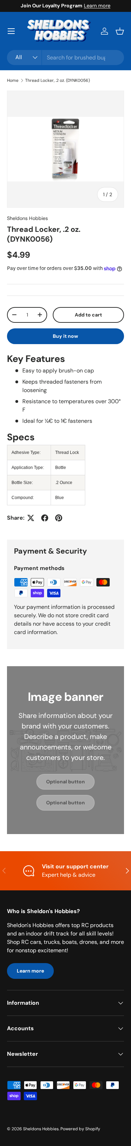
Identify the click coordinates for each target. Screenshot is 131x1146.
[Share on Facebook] (45, 518)
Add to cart (88, 315)
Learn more (97, 5)
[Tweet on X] (31, 518)
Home (13, 80)
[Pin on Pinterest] (59, 518)
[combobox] (65, 57)
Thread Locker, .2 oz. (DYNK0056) (57, 80)
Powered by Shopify (80, 1129)
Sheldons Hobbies (27, 218)
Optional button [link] (65, 781)
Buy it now (65, 336)
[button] (120, 31)
